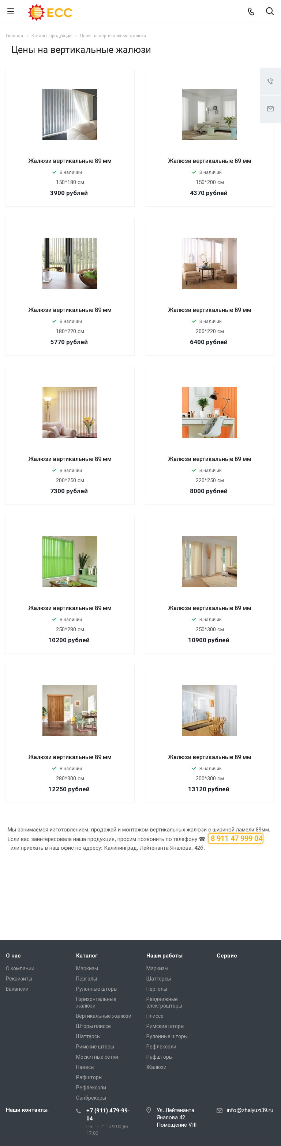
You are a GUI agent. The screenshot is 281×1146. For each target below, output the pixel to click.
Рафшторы (89, 1077)
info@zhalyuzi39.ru (250, 1110)
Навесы (85, 1067)
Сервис (227, 955)
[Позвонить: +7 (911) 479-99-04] (251, 11)
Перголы (86, 979)
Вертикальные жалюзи (103, 1016)
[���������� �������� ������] (259, 923)
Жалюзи (156, 1067)
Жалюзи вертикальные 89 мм (70, 160)
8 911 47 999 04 (235, 838)
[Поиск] (270, 12)
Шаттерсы (88, 1036)
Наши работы (164, 955)
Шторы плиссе (93, 1026)
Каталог (87, 955)
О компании (20, 968)
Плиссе (155, 1016)
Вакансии (17, 989)
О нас (13, 955)
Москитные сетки (97, 1057)
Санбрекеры (91, 1098)
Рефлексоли (91, 1087)
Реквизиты (19, 979)
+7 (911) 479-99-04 (108, 1114)
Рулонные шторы (96, 989)
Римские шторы (95, 1047)
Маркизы (87, 968)
